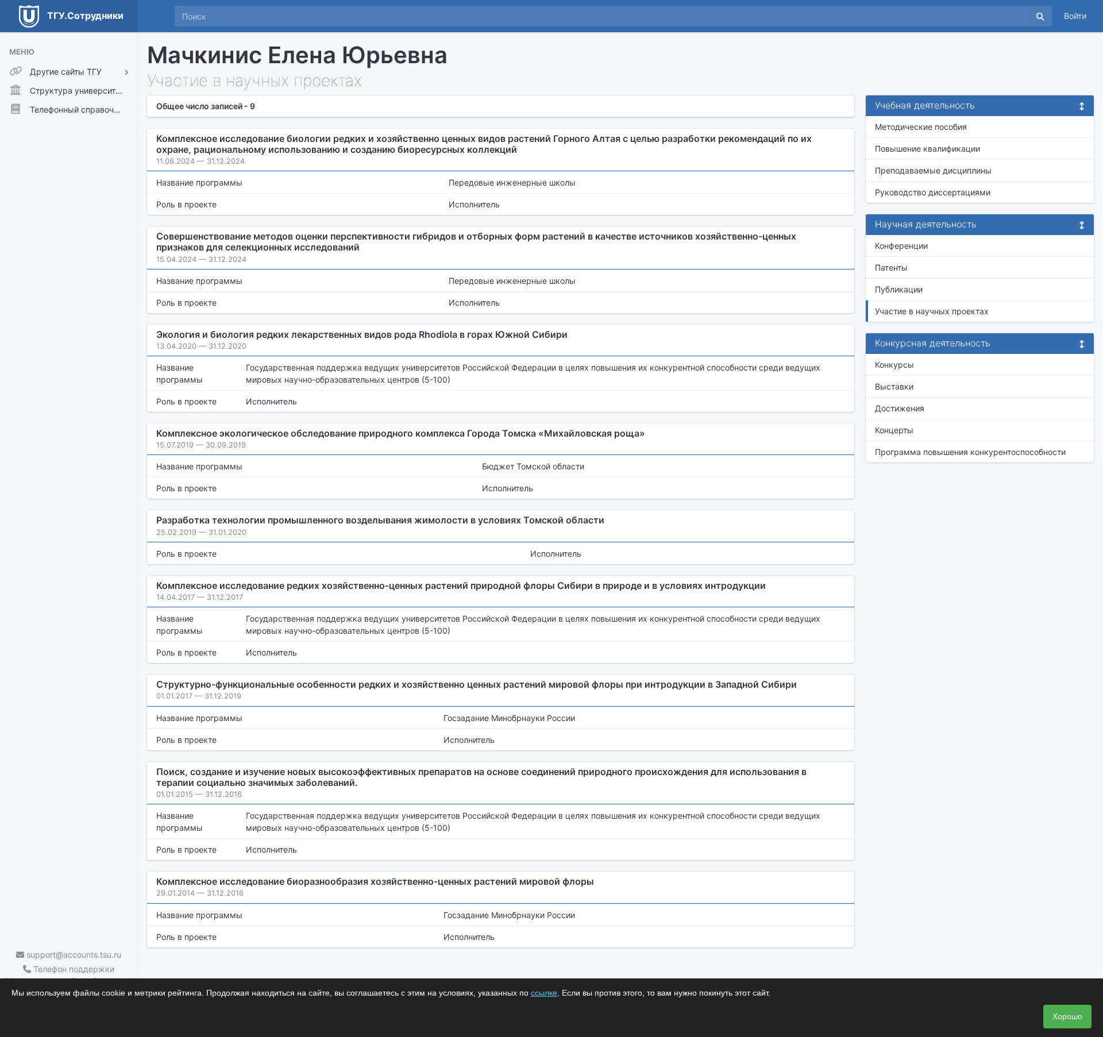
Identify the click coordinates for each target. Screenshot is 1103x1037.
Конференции (901, 245)
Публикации (899, 289)
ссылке (544, 992)
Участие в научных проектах (932, 311)
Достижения (899, 408)
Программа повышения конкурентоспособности (970, 452)
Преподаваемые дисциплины (933, 170)
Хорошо (1067, 1016)
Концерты (894, 430)
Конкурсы (894, 364)
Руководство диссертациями (932, 192)
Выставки (894, 386)
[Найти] (1040, 16)
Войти (1075, 16)
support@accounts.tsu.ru (72, 954)
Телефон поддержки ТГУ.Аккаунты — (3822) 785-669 (68, 975)
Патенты (891, 267)
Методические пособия (921, 127)
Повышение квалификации (927, 148)
